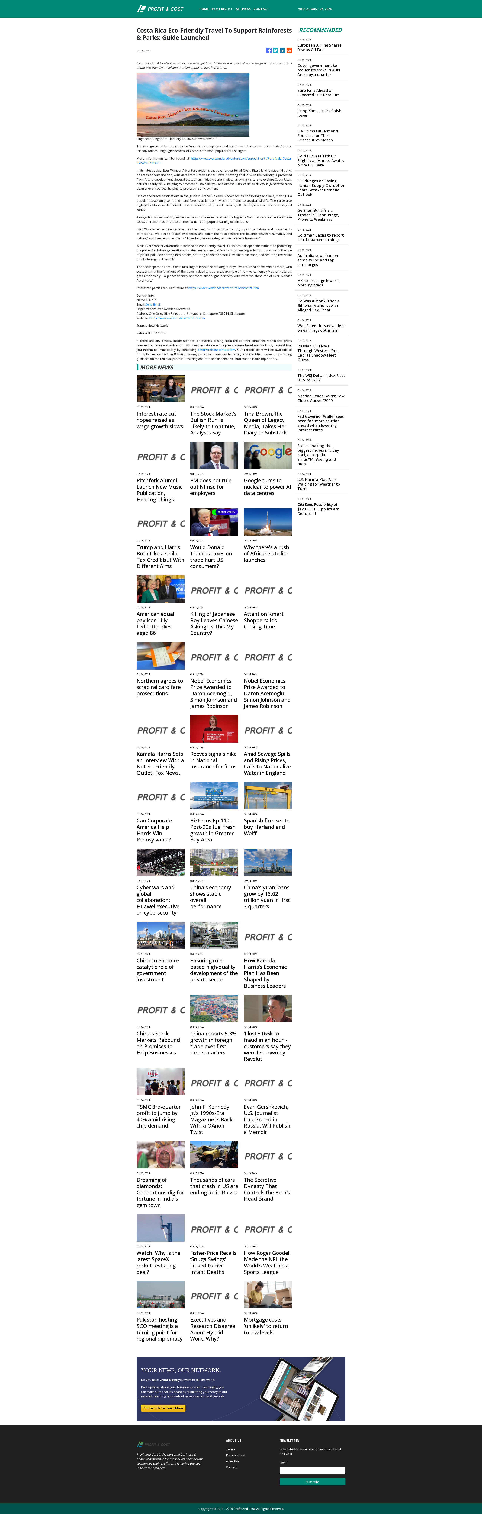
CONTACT (261, 9)
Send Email (153, 304)
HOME (203, 9)
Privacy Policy (235, 1455)
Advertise (232, 1461)
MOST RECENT (222, 9)
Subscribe (313, 1482)
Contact (231, 1467)
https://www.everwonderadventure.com (177, 318)
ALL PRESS (243, 9)
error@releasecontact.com (216, 350)
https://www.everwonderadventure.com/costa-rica (223, 288)
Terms (230, 1449)
